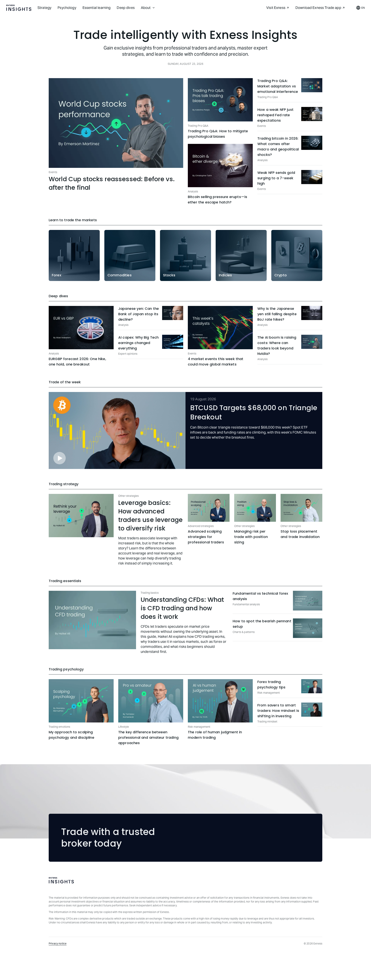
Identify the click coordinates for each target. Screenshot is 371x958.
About (146, 7)
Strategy (44, 7)
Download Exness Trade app (318, 7)
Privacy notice (57, 943)
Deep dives (126, 7)
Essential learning (97, 7)
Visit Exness (275, 7)
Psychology (67, 7)
